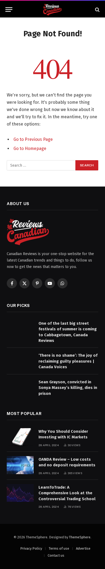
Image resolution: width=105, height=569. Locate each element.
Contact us (56, 555)
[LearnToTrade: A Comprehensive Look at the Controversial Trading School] (20, 493)
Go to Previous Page (33, 139)
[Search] (97, 9)
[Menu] (8, 9)
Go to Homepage (29, 148)
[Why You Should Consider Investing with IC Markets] (20, 437)
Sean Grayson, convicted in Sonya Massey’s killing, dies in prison (67, 388)
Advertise (83, 548)
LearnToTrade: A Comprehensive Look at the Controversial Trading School (67, 493)
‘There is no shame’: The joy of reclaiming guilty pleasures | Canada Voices (67, 361)
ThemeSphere (79, 537)
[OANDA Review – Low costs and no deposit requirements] (20, 465)
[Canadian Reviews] (52, 9)
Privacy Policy (31, 548)
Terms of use (59, 548)
